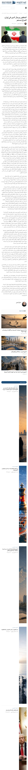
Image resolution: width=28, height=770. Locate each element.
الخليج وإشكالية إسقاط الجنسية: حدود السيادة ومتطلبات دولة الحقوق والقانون (10, 549)
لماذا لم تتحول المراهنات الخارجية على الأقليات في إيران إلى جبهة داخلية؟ (14, 331)
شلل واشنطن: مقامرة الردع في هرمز (12, 710)
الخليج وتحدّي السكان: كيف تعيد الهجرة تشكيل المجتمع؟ (15, 372)
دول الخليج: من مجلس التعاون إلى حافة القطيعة (10, 629)
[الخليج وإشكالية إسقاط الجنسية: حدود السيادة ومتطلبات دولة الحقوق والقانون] (23, 584)
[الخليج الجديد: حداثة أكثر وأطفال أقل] (14, 343)
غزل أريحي (19, 23)
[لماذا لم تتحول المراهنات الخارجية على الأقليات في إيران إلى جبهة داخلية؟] (14, 321)
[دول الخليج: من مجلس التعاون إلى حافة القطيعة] (23, 665)
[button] (26, 8)
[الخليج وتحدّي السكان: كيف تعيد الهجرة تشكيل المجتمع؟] (14, 363)
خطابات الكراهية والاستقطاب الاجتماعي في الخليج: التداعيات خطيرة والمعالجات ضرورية (10, 388)
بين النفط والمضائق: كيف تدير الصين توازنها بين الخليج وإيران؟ (10, 469)
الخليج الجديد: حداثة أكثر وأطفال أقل (19, 352)
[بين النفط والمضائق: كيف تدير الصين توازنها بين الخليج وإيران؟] (23, 504)
